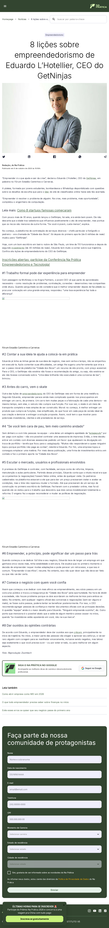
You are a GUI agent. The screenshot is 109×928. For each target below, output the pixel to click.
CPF (9, 813)
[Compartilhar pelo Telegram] (105, 156)
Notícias (22, 19)
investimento (18, 248)
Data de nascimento (16, 768)
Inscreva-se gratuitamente (34, 918)
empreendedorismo (32, 393)
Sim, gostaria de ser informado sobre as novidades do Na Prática (43, 872)
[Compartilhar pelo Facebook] (54, 156)
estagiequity (95, 433)
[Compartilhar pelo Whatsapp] (79, 156)
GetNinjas (91, 178)
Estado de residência (17, 843)
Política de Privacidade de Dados (73, 879)
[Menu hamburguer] (5, 6)
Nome (10, 753)
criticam (78, 632)
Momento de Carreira (17, 828)
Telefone (11, 798)
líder (47, 191)
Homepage (7, 19)
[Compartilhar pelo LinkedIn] (29, 156)
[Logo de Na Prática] (98, 6)
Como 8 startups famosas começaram (44, 210)
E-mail (10, 783)
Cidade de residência (17, 858)
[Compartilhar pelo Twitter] (3, 156)
